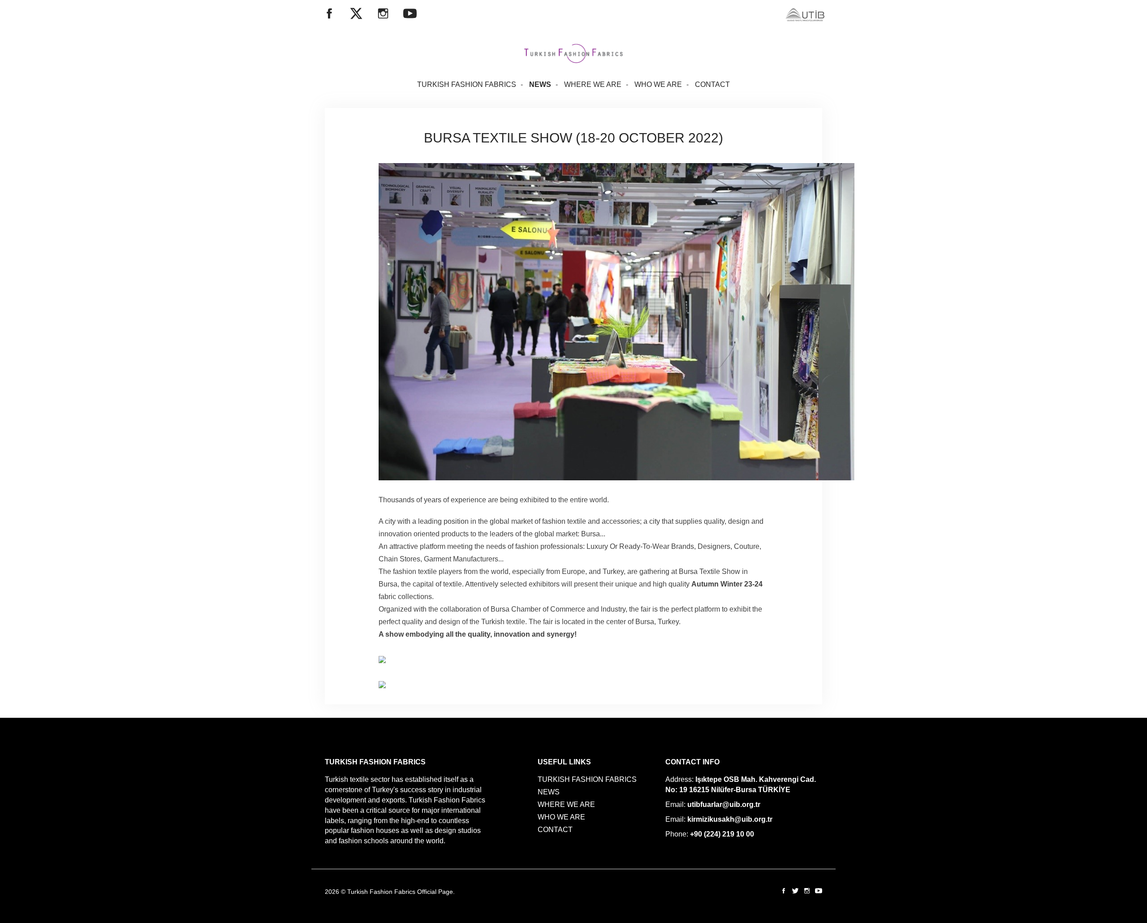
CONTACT (712, 84)
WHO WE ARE (658, 84)
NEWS (540, 84)
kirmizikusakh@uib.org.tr (729, 819)
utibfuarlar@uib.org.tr (723, 804)
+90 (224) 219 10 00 (722, 834)
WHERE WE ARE (592, 84)
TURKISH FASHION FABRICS (466, 84)
